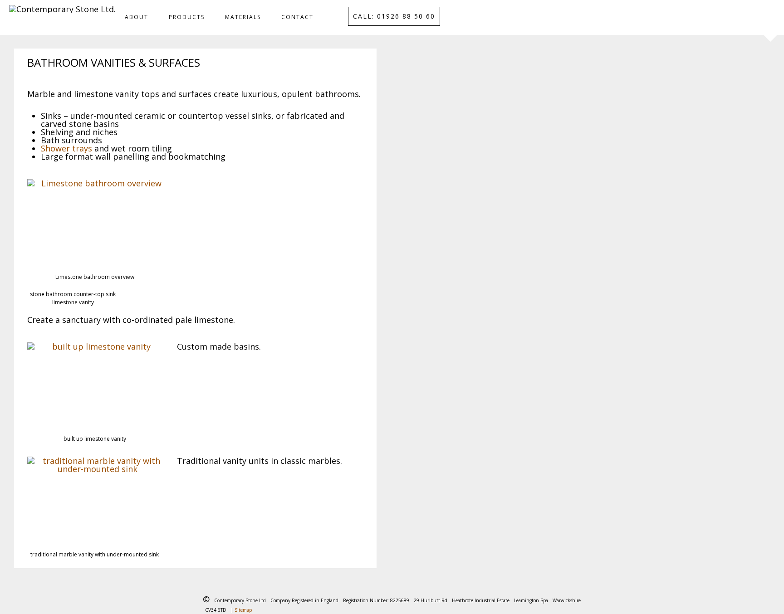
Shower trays (66, 148)
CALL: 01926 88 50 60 (394, 16)
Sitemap (243, 610)
